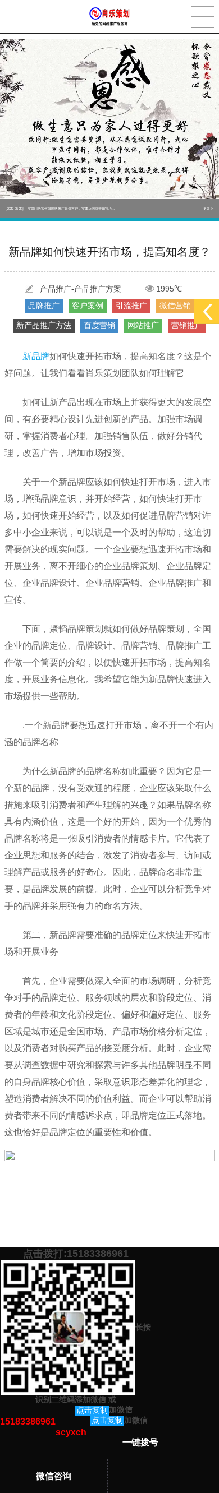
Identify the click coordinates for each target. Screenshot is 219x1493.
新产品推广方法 (43, 325)
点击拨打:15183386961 (76, 1253)
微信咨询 (54, 1476)
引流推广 (131, 305)
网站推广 (143, 325)
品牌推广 (44, 305)
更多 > (208, 208)
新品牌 (35, 356)
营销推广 (187, 325)
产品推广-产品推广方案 (80, 288)
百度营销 (99, 325)
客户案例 (87, 305)
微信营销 (175, 305)
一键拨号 (140, 1442)
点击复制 (92, 1410)
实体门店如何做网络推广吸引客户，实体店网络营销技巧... (60, 208)
